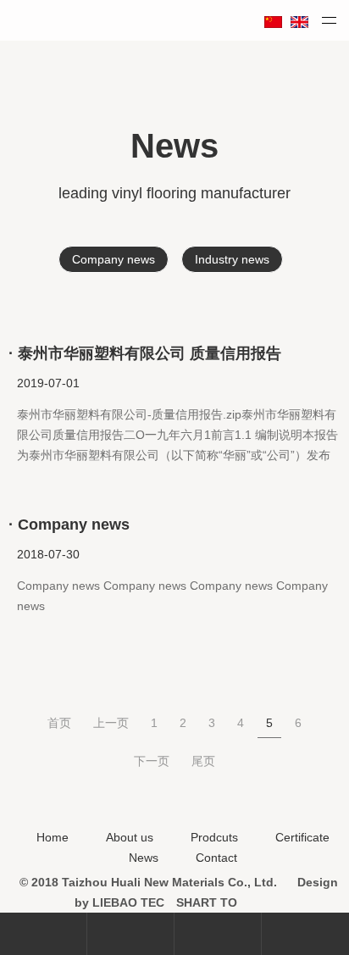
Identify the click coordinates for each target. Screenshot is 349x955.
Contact (216, 857)
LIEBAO (114, 902)
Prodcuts (214, 837)
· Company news (69, 524)
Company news (113, 259)
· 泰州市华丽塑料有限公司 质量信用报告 (144, 353)
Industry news (232, 259)
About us (129, 837)
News (143, 857)
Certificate (302, 837)
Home (52, 837)
